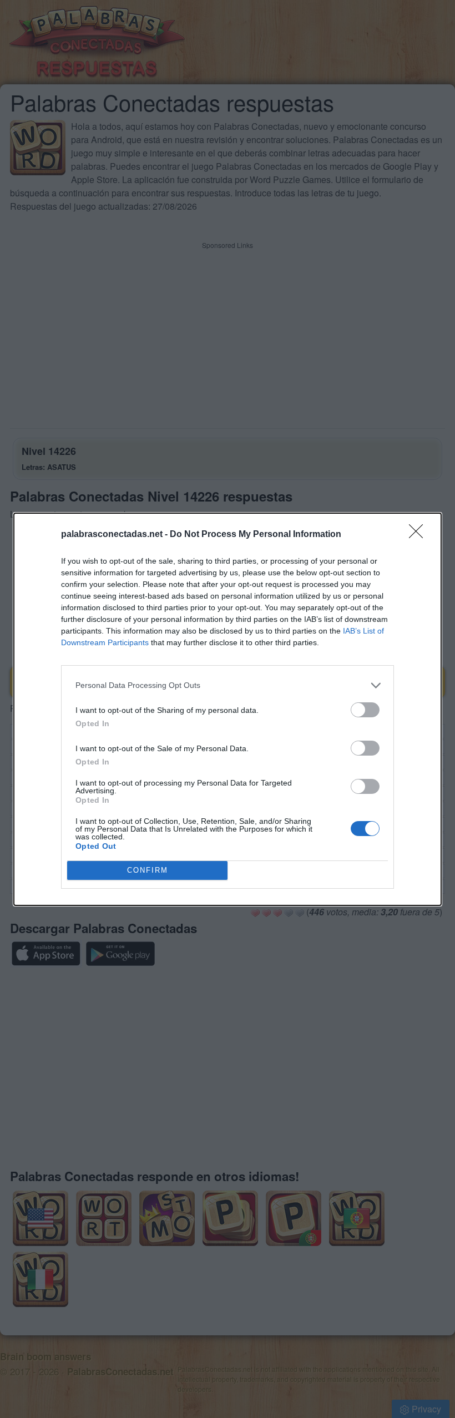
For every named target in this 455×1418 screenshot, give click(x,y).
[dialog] (227, 709)
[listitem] (227, 685)
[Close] (419, 534)
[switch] (365, 709)
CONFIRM (147, 870)
